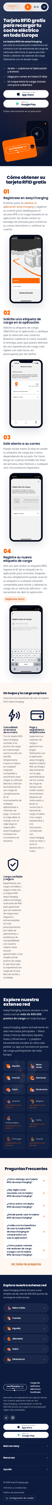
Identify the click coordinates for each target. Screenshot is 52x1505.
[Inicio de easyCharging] (13, 7)
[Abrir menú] (44, 7)
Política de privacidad (13, 1492)
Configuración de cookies (21, 1498)
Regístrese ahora (15, 599)
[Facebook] (6, 1417)
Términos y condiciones (14, 1487)
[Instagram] (13, 1417)
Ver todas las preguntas (26, 1264)
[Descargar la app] (28, 7)
